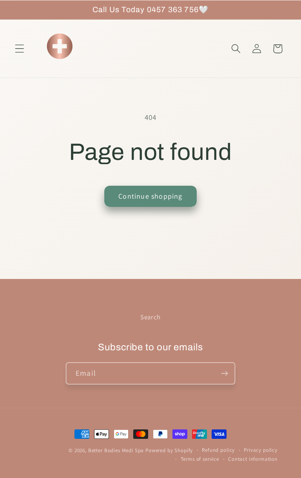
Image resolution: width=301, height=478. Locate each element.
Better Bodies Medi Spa (116, 450)
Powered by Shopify (169, 450)
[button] (19, 48)
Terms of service (200, 459)
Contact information (252, 459)
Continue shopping (150, 196)
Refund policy (218, 450)
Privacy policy (260, 450)
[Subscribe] (224, 373)
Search (150, 317)
